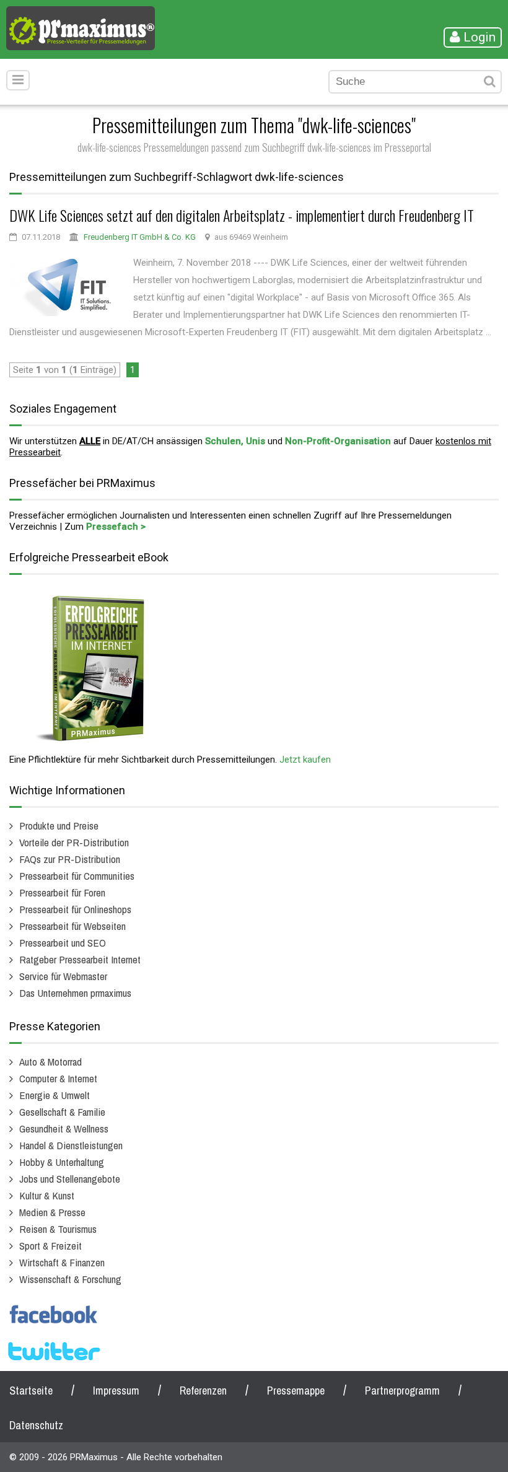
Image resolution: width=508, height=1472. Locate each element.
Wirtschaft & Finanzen (62, 1262)
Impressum (116, 1390)
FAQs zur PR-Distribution (69, 859)
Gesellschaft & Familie (62, 1112)
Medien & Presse (52, 1212)
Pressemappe (296, 1390)
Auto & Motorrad (50, 1061)
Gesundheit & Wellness (63, 1128)
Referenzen (203, 1390)
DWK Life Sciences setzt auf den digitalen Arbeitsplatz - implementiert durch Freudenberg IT (241, 215)
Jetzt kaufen (305, 759)
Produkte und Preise (59, 825)
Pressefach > (116, 526)
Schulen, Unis (235, 441)
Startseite (31, 1390)
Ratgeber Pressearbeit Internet (80, 959)
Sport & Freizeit (50, 1245)
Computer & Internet (58, 1078)
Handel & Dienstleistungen (71, 1145)
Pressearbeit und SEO (62, 942)
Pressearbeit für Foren (62, 892)
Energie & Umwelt (54, 1095)
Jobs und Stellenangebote (69, 1179)
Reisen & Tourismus (58, 1229)
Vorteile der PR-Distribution (74, 842)
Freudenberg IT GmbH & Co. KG (140, 237)
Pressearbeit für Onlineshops (75, 909)
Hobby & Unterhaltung (61, 1162)
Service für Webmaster (63, 976)
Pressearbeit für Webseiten (72, 926)
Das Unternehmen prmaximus (75, 993)
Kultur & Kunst (46, 1195)
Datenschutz (36, 1425)
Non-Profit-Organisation (338, 441)
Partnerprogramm (402, 1390)
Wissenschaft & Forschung (70, 1279)
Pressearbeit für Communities (76, 876)
